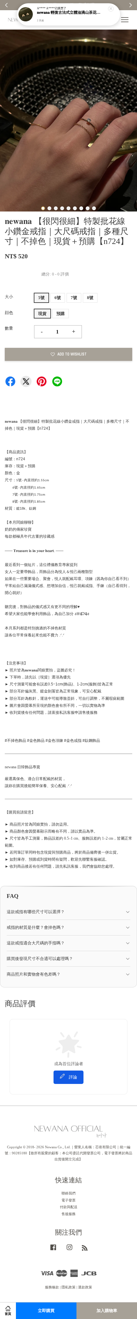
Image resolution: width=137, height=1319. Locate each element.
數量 (9, 328)
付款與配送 (68, 1207)
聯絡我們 (68, 1193)
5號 (41, 297)
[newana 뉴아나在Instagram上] (69, 1250)
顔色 (9, 312)
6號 (57, 297)
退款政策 (85, 1287)
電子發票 (68, 1200)
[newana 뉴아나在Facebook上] (53, 1250)
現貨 (42, 313)
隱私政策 (68, 1287)
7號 (74, 297)
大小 (9, 296)
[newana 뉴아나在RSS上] (84, 1249)
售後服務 (68, 1214)
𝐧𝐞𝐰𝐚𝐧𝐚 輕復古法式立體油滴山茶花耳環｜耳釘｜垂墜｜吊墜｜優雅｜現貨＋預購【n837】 (69, 13)
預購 (60, 313)
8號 (90, 297)
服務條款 (52, 1287)
